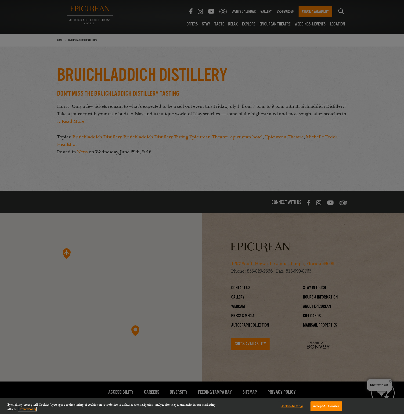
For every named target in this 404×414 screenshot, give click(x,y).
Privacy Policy (27, 409)
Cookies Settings (292, 406)
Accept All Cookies (326, 406)
